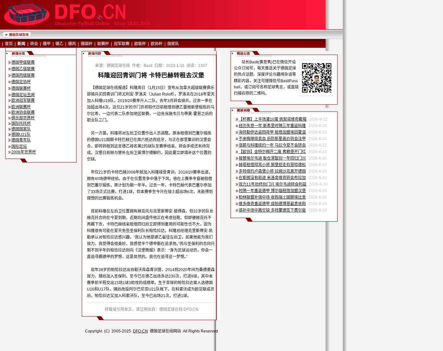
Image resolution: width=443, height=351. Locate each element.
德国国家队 (21, 129)
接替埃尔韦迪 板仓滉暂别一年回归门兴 (272, 158)
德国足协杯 (21, 82)
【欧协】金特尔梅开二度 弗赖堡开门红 (272, 152)
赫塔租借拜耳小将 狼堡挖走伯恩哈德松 (272, 164)
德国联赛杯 (21, 88)
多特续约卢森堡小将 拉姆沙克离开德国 (272, 171)
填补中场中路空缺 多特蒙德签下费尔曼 (272, 210)
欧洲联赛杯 (21, 107)
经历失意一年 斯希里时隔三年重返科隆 (272, 126)
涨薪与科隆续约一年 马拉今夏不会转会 (272, 145)
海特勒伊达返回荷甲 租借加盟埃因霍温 (272, 132)
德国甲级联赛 (23, 62)
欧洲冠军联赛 (23, 100)
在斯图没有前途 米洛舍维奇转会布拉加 (272, 178)
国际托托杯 (21, 123)
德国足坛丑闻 (23, 95)
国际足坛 (19, 146)
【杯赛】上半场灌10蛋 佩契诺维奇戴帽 (272, 119)
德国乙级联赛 (23, 69)
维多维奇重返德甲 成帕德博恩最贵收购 (272, 204)
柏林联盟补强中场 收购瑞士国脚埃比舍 (272, 197)
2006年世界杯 (23, 152)
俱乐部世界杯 (23, 118)
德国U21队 (20, 134)
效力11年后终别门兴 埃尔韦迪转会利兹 (272, 184)
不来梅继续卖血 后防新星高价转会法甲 (272, 138)
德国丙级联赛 (23, 75)
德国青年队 (21, 140)
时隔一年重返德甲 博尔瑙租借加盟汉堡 (272, 190)
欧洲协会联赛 (23, 112)
